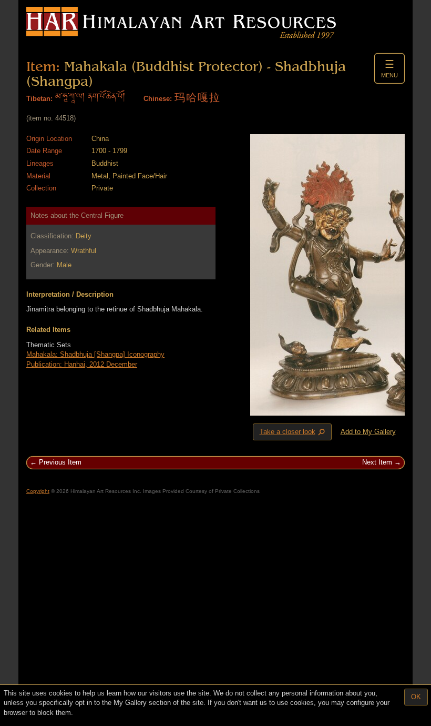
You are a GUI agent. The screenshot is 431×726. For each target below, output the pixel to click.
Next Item (377, 462)
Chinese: (157, 99)
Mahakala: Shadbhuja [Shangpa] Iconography (95, 354)
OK (416, 697)
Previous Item (60, 462)
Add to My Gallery (368, 432)
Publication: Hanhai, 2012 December (81, 364)
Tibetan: (39, 99)
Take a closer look (293, 432)
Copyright (37, 491)
